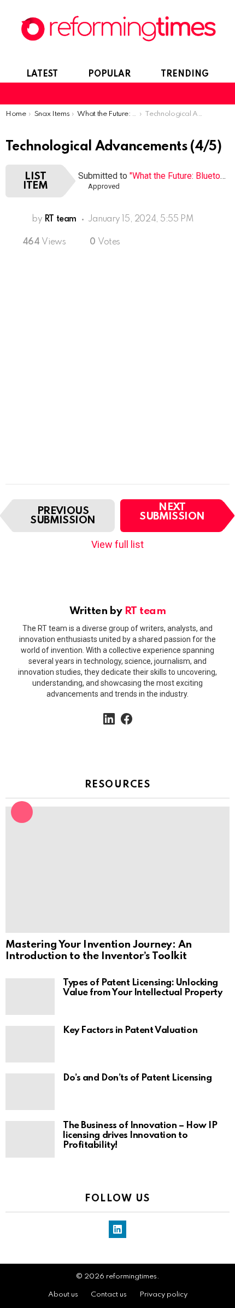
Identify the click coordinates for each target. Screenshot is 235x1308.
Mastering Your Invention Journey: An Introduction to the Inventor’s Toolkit (98, 950)
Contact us (109, 1294)
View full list (117, 544)
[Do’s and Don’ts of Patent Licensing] (30, 1091)
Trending (185, 74)
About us (63, 1294)
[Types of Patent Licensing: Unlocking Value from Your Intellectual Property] (30, 996)
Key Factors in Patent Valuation (130, 1030)
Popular (109, 74)
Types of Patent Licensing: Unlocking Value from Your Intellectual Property (142, 987)
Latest (42, 74)
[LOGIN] (223, 93)
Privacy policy (163, 1294)
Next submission (172, 512)
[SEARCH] (204, 93)
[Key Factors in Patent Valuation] (30, 1044)
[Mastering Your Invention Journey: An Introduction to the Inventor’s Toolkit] (117, 870)
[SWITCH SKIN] (185, 93)
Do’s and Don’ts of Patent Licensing (137, 1078)
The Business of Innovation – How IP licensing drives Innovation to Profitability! (140, 1135)
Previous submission (63, 515)
